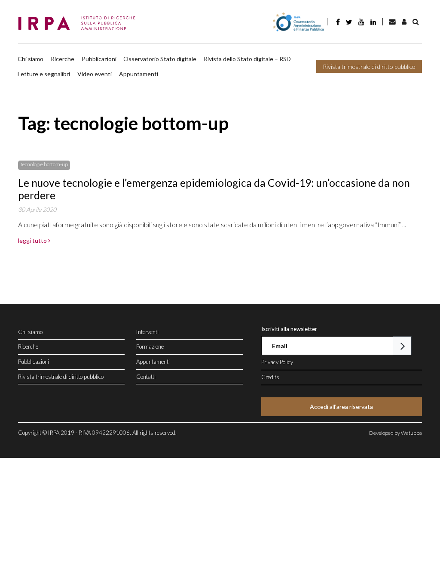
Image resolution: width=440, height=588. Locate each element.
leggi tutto (33, 240)
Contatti (146, 376)
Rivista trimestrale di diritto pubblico (369, 66)
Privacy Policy (277, 362)
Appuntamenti (138, 73)
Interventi (147, 331)
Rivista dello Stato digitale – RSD (247, 58)
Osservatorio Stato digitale (159, 58)
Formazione (150, 346)
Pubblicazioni (99, 58)
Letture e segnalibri (44, 73)
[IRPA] (79, 23)
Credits (270, 377)
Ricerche (62, 58)
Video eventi (94, 73)
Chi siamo (30, 58)
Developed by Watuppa (395, 433)
